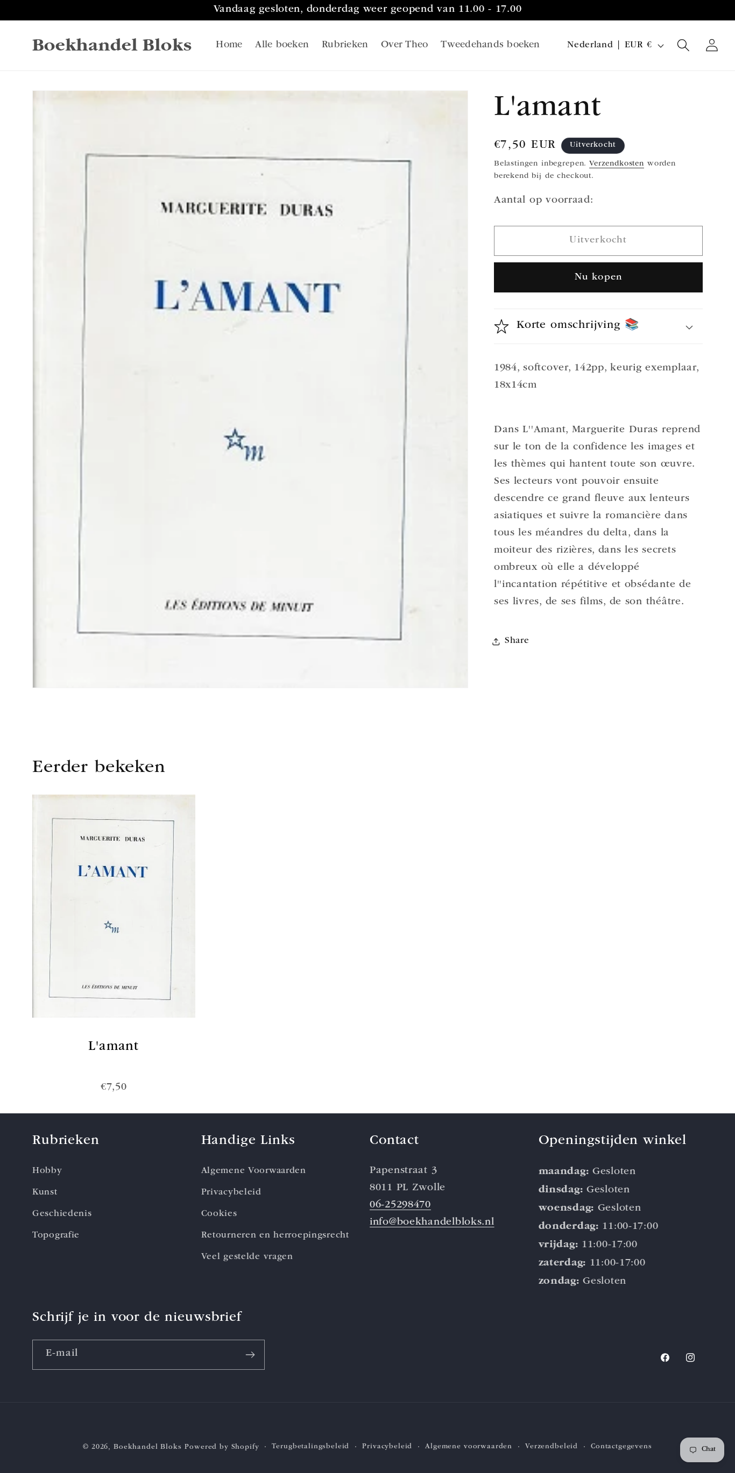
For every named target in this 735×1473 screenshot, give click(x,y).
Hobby (47, 1170)
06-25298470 (400, 1205)
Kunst (45, 1192)
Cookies (219, 1213)
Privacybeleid (231, 1192)
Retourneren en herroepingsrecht (275, 1235)
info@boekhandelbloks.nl (432, 1222)
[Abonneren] (250, 1355)
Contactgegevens (621, 1446)
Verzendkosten (616, 164)
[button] (683, 45)
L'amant (113, 1047)
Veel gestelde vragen (247, 1256)
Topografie (56, 1235)
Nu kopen (599, 277)
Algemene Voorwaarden (253, 1170)
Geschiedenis (62, 1213)
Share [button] (517, 641)
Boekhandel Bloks (147, 1447)
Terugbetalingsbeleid (310, 1446)
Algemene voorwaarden (468, 1446)
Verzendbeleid (551, 1446)
